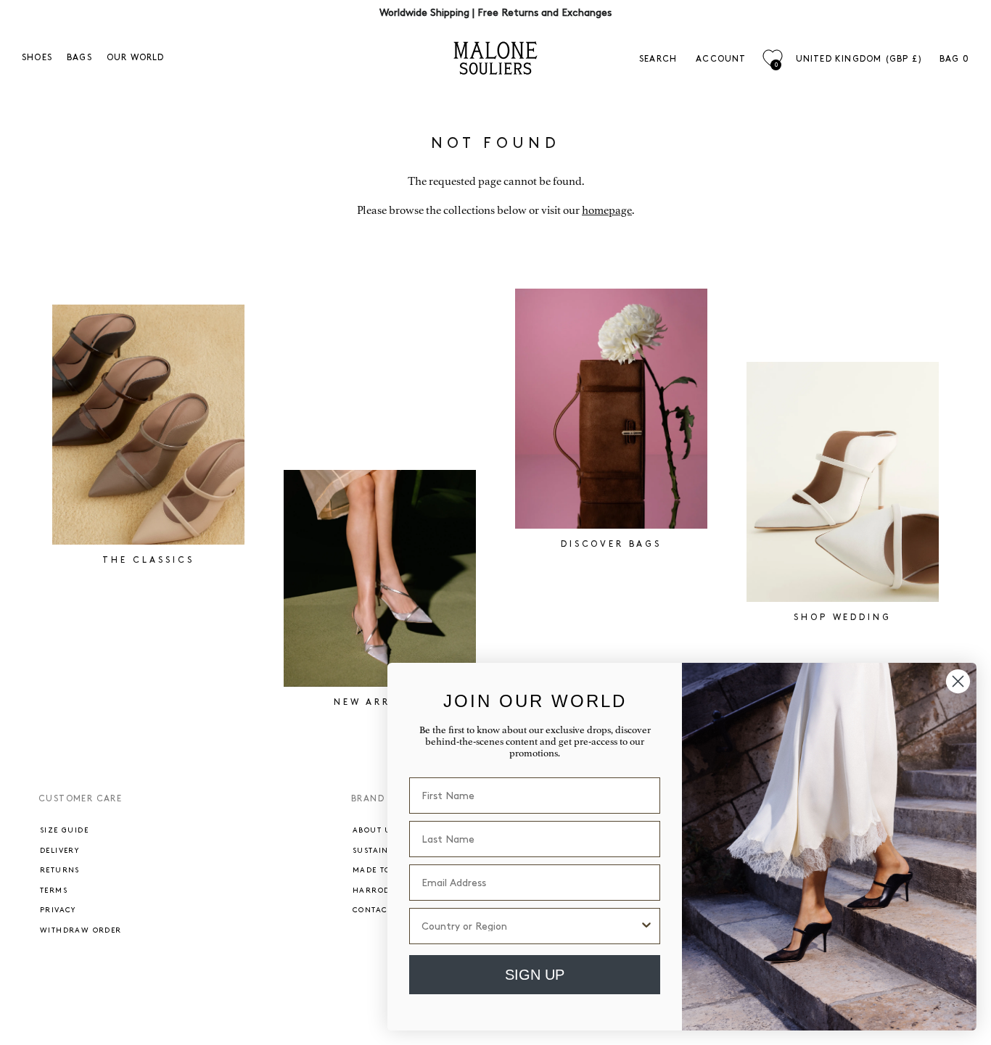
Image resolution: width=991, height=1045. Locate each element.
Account (721, 59)
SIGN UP (534, 975)
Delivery (59, 850)
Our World (136, 58)
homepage (607, 210)
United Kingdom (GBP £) (859, 59)
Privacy (58, 910)
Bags (79, 58)
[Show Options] (646, 926)
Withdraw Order (81, 930)
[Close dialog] (958, 681)
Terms (53, 890)
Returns (60, 870)
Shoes (37, 58)
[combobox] (530, 926)
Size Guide (64, 830)
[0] (772, 58)
